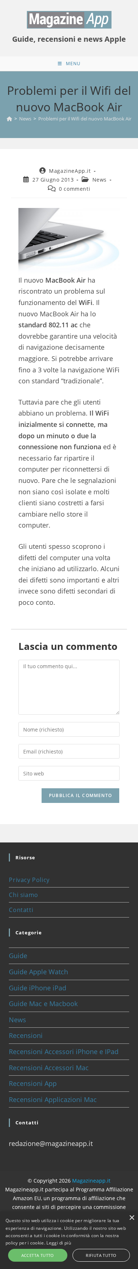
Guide (18, 955)
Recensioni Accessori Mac (49, 1067)
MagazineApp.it (70, 170)
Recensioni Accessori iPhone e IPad (63, 1051)
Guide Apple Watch (38, 971)
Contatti (21, 910)
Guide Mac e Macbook (43, 1003)
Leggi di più (58, 1243)
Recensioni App (33, 1083)
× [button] (131, 1218)
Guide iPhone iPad (37, 987)
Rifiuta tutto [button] (101, 1255)
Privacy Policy (29, 880)
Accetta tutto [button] (37, 1255)
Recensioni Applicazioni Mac (53, 1099)
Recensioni (26, 1035)
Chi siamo (23, 895)
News (99, 179)
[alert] (69, 1240)
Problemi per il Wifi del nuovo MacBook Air (84, 118)
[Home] (9, 118)
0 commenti (74, 188)
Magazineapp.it (91, 1180)
